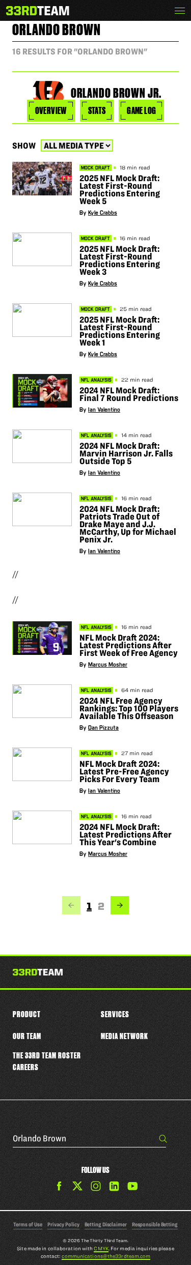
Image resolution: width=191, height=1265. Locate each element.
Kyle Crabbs (102, 213)
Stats (97, 110)
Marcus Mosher (107, 665)
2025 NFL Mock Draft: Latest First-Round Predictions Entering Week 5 (119, 190)
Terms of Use (27, 1224)
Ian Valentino (104, 410)
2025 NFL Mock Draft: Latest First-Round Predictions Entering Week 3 (119, 260)
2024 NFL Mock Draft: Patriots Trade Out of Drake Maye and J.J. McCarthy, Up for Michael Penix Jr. (127, 524)
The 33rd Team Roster (47, 1055)
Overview (51, 110)
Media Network (124, 1036)
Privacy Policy (63, 1224)
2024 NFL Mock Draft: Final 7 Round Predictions (128, 394)
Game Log (141, 110)
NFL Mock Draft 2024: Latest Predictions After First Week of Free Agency (128, 645)
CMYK (101, 1248)
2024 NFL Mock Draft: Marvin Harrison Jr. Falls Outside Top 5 (126, 453)
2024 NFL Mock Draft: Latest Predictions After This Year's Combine (125, 834)
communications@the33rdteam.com (106, 1256)
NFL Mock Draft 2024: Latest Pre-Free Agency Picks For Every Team (124, 771)
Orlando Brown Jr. (116, 93)
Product (27, 1014)
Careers (26, 1067)
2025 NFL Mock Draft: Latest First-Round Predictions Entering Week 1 (119, 331)
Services (115, 1014)
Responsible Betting (155, 1224)
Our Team (27, 1036)
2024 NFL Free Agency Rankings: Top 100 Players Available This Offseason (128, 708)
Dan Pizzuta (103, 728)
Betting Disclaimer (106, 1224)
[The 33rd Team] (38, 973)
